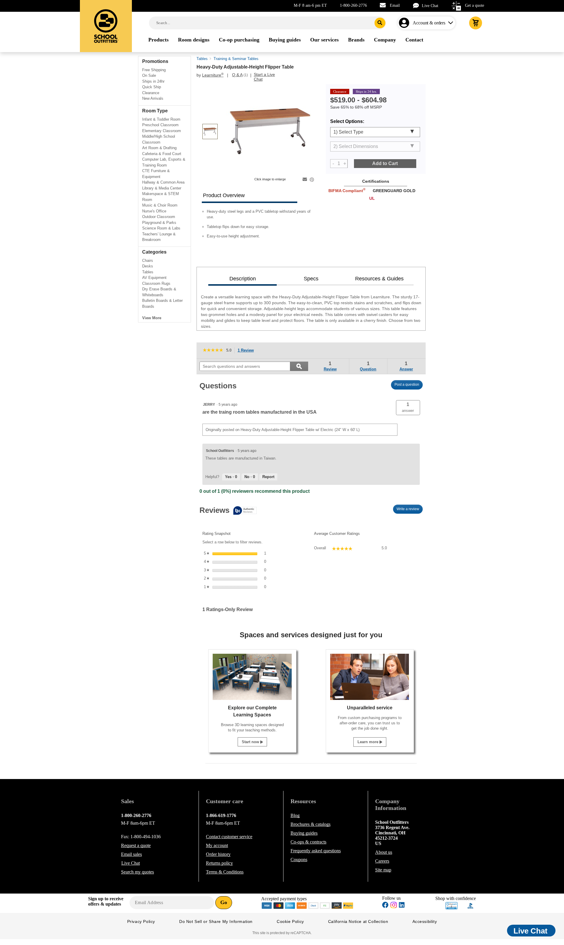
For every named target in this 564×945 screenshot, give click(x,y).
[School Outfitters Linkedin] (401, 905)
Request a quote (136, 845)
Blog (295, 815)
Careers (382, 861)
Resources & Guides (379, 279)
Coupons (299, 859)
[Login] (405, 23)
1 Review (247, 351)
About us (383, 852)
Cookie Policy (290, 921)
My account (217, 845)
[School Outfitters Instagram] (393, 906)
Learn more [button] (368, 742)
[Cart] (475, 22)
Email (395, 5)
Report (268, 477)
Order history (218, 854)
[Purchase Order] (325, 905)
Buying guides (304, 833)
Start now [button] (251, 742)
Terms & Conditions (225, 871)
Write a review (410, 510)
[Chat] (417, 5)
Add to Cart (385, 163)
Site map (383, 869)
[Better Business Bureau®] (471, 905)
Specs (311, 279)
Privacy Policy (141, 921)
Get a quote (474, 5)
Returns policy (219, 863)
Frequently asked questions (316, 850)
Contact (229, 836)
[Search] (380, 23)
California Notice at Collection (358, 921)
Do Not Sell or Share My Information (216, 921)
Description (242, 279)
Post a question (407, 384)
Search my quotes (137, 871)
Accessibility (424, 921)
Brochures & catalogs (310, 824)
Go (223, 902)
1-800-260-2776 (353, 5)
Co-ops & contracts (308, 841)
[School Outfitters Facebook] (385, 905)
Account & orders (429, 22)
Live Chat (430, 6)
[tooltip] (228, 511)
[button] (408, 407)
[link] (213, 350)
